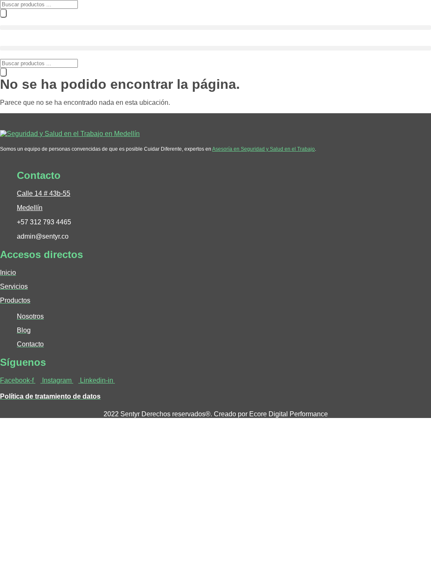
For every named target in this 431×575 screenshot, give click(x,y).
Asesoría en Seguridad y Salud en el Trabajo (263, 149)
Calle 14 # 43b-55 (43, 193)
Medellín (30, 207)
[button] (215, 27)
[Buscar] (3, 13)
